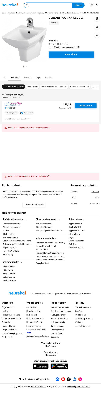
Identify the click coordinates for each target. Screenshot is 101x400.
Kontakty (6, 311)
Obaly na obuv (8, 234)
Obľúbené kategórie (13, 219)
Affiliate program (57, 329)
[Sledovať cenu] (97, 27)
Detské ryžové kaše (11, 251)
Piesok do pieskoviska (12, 227)
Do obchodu (85, 105)
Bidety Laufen (9, 277)
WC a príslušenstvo (51, 13)
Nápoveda (54, 337)
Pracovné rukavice (10, 237)
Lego (71, 237)
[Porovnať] (97, 18)
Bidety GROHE (9, 266)
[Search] (5, 78)
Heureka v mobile (33, 311)
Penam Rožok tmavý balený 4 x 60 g (50, 242)
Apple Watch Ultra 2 (77, 230)
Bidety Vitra (8, 270)
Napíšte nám (50, 346)
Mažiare (6, 230)
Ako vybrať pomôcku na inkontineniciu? (50, 230)
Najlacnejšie (32, 86)
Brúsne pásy (8, 254)
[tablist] (35, 78)
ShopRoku (79, 311)
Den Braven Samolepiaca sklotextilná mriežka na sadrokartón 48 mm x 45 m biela (50, 256)
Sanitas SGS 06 (42, 249)
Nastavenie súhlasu (34, 322)
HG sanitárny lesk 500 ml (46, 246)
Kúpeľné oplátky (9, 247)
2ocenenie (28, 112)
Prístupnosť (7, 337)
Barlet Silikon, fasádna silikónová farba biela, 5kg (50, 260)
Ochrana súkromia (33, 326)
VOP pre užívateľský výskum (37, 336)
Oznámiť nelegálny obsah (12, 333)
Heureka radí (31, 315)
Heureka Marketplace (59, 318)
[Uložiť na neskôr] (97, 35)
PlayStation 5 (74, 234)
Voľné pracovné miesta (11, 318)
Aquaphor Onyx (42, 263)
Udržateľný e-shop (82, 326)
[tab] (14, 78)
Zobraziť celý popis (34, 204)
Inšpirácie (79, 322)
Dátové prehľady (57, 326)
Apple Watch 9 (75, 227)
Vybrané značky (11, 262)
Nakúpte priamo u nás (35, 318)
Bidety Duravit (9, 273)
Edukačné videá (56, 333)
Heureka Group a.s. (38, 386)
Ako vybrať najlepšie (46, 219)
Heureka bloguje (8, 326)
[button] (14, 78)
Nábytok (72, 244)
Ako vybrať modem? (44, 224)
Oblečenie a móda (76, 247)
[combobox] (48, 5)
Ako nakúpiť (31, 307)
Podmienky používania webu (78, 386)
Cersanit (95, 191)
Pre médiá (6, 322)
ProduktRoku (80, 315)
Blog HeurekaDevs (9, 329)
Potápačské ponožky (11, 224)
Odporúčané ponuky (15, 86)
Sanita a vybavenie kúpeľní (33, 13)
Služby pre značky (57, 322)
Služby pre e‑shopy (58, 315)
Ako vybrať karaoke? (44, 227)
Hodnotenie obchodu (79, 86)
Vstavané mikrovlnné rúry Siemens (17, 241)
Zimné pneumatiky (76, 241)
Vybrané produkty (45, 238)
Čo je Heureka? (8, 307)
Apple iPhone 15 (75, 224)
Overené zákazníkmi (83, 307)
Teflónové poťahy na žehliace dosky (17, 244)
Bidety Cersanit (72, 13)
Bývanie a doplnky (15, 13)
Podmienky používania (11, 315)
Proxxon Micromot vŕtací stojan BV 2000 (50, 253)
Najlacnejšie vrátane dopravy (54, 86)
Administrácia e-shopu (59, 307)
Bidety (62, 13)
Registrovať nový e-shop (60, 311)
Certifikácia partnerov (83, 318)
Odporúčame (75, 219)
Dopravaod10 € (65, 108)
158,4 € (67, 104)
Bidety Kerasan (9, 280)
